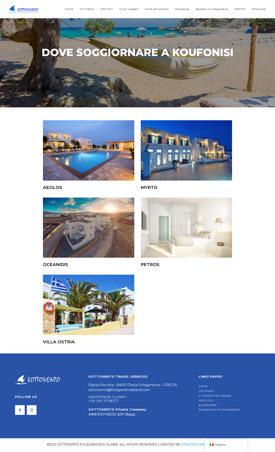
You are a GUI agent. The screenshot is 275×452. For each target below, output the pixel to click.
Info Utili (107, 9)
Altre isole (259, 9)
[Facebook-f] (20, 410)
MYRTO (149, 187)
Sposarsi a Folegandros (212, 9)
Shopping (182, 9)
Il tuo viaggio (129, 9)
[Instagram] (32, 410)
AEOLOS (52, 187)
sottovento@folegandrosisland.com (119, 390)
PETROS (150, 264)
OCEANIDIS (55, 264)
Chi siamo (87, 9)
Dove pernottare (157, 9)
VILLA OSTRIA (59, 341)
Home (69, 9)
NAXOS (240, 9)
